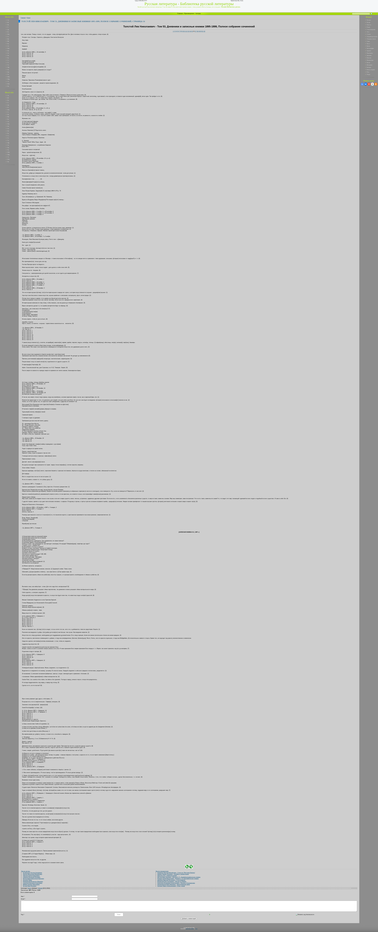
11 (185, 31)
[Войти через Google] (372, 84)
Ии (8, 39)
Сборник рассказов (372, 36)
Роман (368, 27)
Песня (368, 62)
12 (186, 31)
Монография (370, 48)
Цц (8, 72)
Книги (28, 18)
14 (190, 31)
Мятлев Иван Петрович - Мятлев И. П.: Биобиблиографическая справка (178, 877)
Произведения (189, 13)
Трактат (369, 50)
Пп (8, 55)
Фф (8, 67)
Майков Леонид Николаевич (31, 884)
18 (197, 31)
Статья (369, 34)
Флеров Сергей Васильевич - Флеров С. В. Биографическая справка (178, 878)
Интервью (369, 65)
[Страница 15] (187, 868)
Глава (368, 41)
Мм (8, 48)
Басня (368, 46)
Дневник (369, 55)
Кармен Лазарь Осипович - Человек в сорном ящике (173, 874)
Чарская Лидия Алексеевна (31, 875)
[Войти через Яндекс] (368, 84)
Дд (8, 29)
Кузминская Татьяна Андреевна (32, 872)
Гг (8, 27)
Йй (8, 41)
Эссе (368, 32)
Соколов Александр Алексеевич (32, 883)
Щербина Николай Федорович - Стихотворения (171, 880)
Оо (8, 53)
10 (183, 31)
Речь (368, 72)
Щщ (8, 79)
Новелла (369, 58)
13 (188, 31)
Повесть (369, 24)
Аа (8, 20)
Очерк (368, 74)
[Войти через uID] (362, 84)
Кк (8, 43)
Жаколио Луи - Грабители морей (167, 875)
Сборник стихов (371, 39)
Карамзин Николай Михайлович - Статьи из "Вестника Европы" (176, 872)
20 (201, 31)
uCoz (196, 928)
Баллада (369, 67)
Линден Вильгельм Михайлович (32, 874)
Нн (8, 50)
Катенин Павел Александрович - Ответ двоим (171, 886)
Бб (8, 22)
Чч (8, 74)
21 (202, 31)
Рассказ (369, 20)
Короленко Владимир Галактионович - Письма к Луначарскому (176, 883)
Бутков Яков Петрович (29, 886)
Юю (8, 84)
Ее (8, 32)
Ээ (8, 81)
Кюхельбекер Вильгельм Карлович (33, 878)
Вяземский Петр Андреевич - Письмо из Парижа (171, 881)
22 (204, 31)
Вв (8, 24)
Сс (8, 60)
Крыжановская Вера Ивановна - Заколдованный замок (173, 884)
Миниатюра (370, 60)
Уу (8, 65)
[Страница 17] (191, 868)
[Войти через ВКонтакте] (365, 84)
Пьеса (368, 43)
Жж (8, 34)
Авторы (198, 13)
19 (199, 31)
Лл (8, 46)
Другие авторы (25, 871)
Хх (8, 69)
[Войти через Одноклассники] (375, 84)
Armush (40, 888)
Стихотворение (371, 29)
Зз (8, 36)
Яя (8, 86)
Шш (8, 76)
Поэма (368, 22)
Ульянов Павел (27, 880)
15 (192, 31)
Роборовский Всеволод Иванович (33, 881)
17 (195, 31)
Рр (8, 58)
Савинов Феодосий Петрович (31, 877)
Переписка (370, 53)
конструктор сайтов (190, 928)
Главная (180, 13)
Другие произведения (162, 871)
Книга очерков (371, 69)
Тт (8, 62)
